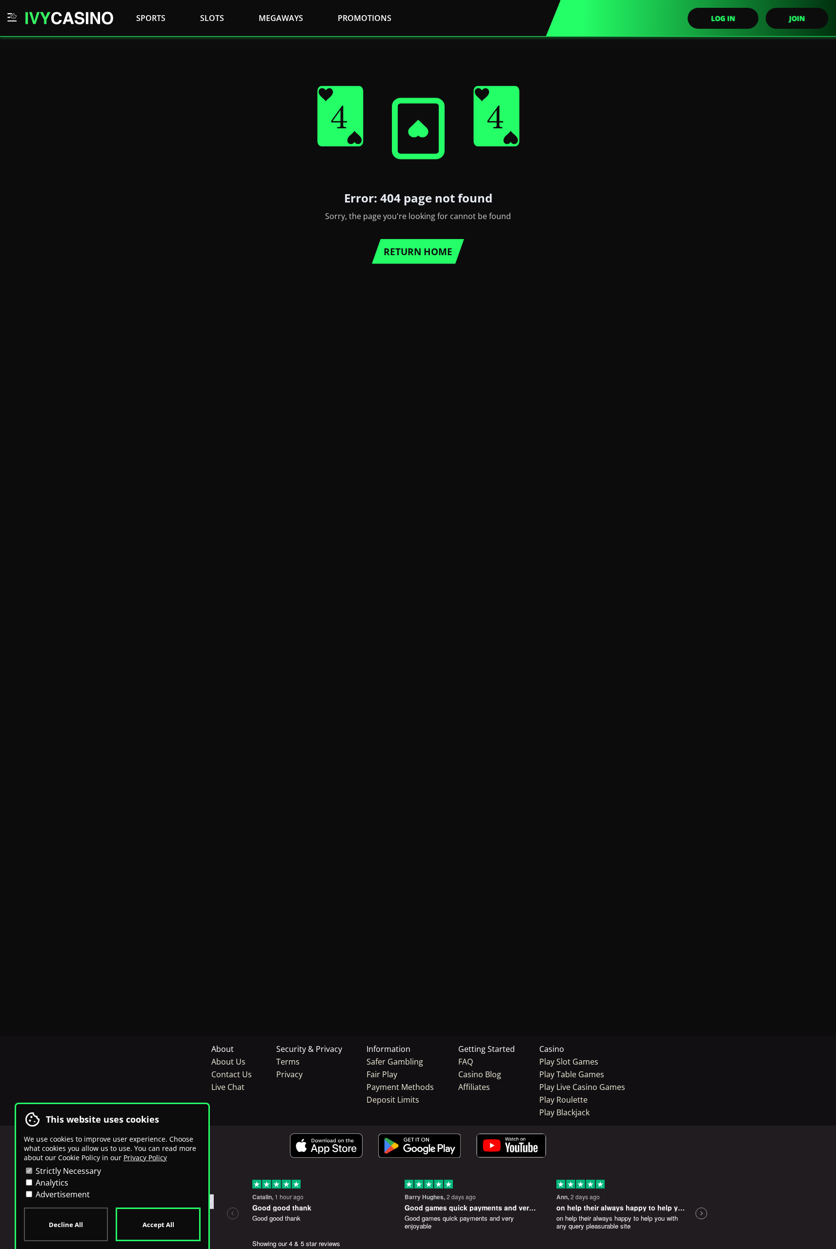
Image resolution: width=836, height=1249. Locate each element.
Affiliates (474, 1087)
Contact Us (231, 1074)
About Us (228, 1061)
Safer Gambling (395, 1061)
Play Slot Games (568, 1061)
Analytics (51, 1182)
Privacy (289, 1074)
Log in (723, 18)
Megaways (281, 18)
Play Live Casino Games (582, 1087)
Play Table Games (571, 1074)
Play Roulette (563, 1099)
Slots (212, 18)
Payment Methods (400, 1087)
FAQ (465, 1061)
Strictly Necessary (67, 1171)
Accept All (158, 1224)
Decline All (66, 1224)
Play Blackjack (564, 1112)
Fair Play (382, 1074)
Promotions (364, 18)
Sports (150, 18)
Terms (288, 1061)
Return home (418, 251)
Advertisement (62, 1194)
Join (797, 18)
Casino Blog (479, 1074)
